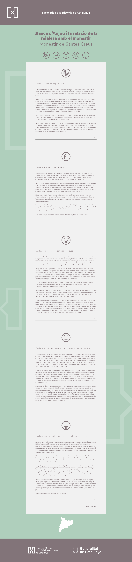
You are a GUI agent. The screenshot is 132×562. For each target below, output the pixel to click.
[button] (94, 137)
